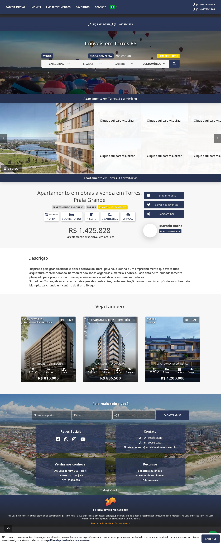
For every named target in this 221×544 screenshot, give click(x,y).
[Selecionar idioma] (114, 7)
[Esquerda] (3, 138)
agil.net (123, 510)
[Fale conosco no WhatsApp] (66, 439)
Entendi (210, 538)
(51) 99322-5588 (101, 24)
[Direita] (217, 138)
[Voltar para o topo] (8, 528)
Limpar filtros (168, 56)
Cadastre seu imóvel (150, 470)
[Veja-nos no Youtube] (82, 439)
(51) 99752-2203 (123, 24)
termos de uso (82, 540)
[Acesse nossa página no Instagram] (74, 439)
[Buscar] (174, 64)
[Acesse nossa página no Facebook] (58, 439)
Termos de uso (122, 523)
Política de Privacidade (102, 523)
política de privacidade (59, 540)
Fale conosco (150, 480)
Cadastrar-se (172, 415)
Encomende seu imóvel (150, 475)
